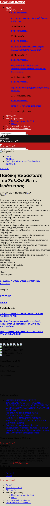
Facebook (10, 473)
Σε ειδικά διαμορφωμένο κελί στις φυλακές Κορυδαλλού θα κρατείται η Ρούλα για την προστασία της (20, 324)
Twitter (9, 475)
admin (3, 302)
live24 (14, 123)
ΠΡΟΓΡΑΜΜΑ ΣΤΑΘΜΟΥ (18, 128)
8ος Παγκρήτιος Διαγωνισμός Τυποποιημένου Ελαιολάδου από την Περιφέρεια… (28, 68)
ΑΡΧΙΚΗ (4, 168)
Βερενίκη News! (12, 2)
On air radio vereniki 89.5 (22, 121)
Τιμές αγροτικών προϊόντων (18, 126)
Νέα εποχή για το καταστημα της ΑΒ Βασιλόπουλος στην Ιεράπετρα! (22, 414)
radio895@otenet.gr (19, 463)
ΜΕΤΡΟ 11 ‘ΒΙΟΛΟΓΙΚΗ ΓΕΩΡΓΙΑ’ (26, 106)
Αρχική (9, 7)
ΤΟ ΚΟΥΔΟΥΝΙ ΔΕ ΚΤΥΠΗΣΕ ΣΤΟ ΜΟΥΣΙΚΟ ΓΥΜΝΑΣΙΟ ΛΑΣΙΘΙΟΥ (21, 332)
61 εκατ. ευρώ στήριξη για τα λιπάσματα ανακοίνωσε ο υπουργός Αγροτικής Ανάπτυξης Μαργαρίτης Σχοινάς (26, 420)
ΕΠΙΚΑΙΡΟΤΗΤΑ (14, 10)
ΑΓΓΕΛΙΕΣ (11, 116)
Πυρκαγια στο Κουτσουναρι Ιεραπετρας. (24, 425)
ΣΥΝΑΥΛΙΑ (5, 296)
